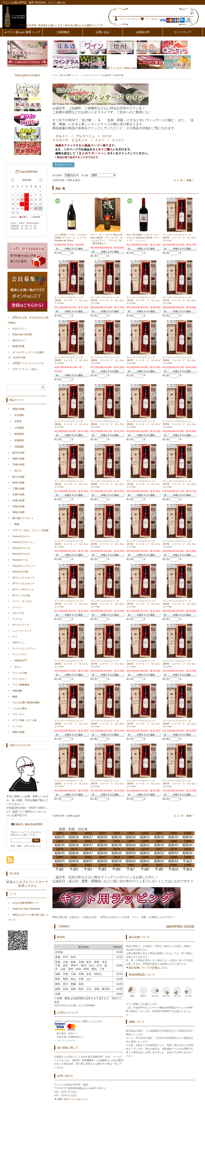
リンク (13, 893)
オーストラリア (20, 624)
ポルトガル (18, 613)
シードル (17, 726)
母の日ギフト (19, 340)
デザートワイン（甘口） (25, 369)
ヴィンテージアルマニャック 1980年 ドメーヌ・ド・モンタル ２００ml (108, 484)
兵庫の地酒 (18, 500)
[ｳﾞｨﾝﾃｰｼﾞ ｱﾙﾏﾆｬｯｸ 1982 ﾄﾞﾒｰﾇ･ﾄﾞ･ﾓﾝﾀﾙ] (180, 229)
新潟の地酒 (18, 452)
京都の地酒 (18, 494)
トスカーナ (60, 140)
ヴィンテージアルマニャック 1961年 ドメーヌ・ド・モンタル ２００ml (108, 783)
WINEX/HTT (20, 660)
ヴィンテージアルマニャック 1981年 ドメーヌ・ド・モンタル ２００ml (72, 484)
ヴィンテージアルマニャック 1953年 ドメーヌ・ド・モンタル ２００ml (144, 300)
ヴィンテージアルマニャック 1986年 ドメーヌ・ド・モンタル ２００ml (180, 360)
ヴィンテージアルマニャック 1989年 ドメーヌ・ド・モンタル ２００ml (180, 664)
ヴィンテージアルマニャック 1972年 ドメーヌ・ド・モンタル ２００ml (180, 544)
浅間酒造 (19, 446)
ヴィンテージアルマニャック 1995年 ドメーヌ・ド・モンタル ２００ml (180, 237)
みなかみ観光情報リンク (25, 902)
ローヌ (107, 136)
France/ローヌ (20, 560)
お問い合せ (102, 32)
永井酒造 (19, 415)
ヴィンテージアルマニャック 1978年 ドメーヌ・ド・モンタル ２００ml (180, 424)
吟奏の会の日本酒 (22, 334)
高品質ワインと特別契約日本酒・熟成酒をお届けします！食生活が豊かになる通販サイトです (52, 25)
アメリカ (17, 619)
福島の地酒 (18, 732)
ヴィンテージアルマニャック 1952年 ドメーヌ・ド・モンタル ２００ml (108, 300)
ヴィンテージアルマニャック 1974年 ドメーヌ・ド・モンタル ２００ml (108, 544)
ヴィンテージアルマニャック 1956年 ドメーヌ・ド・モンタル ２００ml (180, 604)
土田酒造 (19, 427)
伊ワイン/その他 (21, 595)
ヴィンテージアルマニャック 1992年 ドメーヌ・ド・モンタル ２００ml (180, 783)
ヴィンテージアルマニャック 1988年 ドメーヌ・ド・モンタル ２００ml (108, 360)
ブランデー (18, 714)
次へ (182, 180)
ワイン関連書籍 (20, 684)
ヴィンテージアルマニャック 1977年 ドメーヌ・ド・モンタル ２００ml (180, 484)
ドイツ (100, 140)
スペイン (118, 140)
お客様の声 (143, 32)
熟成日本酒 (18, 346)
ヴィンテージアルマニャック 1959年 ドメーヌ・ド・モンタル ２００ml (72, 664)
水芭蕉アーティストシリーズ (28, 363)
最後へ (190, 180)
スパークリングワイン (24, 648)
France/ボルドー (21, 536)
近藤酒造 (19, 440)
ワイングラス (19, 654)
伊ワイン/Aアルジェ (23, 589)
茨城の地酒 (18, 464)
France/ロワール (21, 548)
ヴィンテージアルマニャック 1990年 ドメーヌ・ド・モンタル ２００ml (72, 300)
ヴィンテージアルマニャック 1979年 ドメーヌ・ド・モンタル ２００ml (144, 484)
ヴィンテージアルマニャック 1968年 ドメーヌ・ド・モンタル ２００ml (108, 723)
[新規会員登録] (27, 310)
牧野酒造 (19, 434)
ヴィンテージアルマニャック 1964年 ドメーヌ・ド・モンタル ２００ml (180, 723)
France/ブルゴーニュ (23, 542)
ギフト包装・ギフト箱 (24, 720)
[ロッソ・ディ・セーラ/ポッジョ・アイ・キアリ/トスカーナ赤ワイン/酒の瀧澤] (107, 229)
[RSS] (10, 861)
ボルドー (62, 136)
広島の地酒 (18, 506)
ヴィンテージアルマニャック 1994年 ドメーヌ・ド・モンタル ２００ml (144, 604)
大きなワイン (19, 328)
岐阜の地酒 (18, 482)
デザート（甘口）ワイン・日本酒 (30, 530)
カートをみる (152, 19)
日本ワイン (18, 642)
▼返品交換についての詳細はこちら (147, 967)
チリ (14, 636)
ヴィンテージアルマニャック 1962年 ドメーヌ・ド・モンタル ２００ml (72, 783)
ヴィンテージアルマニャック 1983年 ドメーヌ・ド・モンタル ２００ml (144, 424)
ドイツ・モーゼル (22, 601)
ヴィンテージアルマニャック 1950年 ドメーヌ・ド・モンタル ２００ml (72, 360)
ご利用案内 (62, 32)
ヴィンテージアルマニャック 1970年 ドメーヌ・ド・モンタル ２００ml (108, 664)
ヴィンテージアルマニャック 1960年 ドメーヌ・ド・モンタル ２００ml (144, 664)
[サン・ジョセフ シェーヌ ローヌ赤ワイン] (71, 229)
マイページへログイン (130, 19)
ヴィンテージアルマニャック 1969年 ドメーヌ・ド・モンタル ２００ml (72, 723)
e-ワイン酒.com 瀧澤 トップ (22, 32)
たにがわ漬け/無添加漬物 (25, 702)
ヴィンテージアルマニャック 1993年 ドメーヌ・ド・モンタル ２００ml (144, 783)
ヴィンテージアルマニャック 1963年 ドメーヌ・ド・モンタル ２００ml (108, 604)
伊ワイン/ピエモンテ (23, 583)
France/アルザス (21, 554)
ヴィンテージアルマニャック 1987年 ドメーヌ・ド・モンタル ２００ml (144, 360)
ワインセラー (19, 679)
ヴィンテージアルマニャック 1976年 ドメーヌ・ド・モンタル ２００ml (72, 544)
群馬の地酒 (18, 409)
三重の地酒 (18, 488)
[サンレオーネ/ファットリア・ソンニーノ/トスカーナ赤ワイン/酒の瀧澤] (144, 229)
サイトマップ (182, 32)
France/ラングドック (23, 566)
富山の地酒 (18, 476)
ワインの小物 (19, 673)
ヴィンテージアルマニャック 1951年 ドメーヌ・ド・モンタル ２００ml (180, 300)
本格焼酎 (17, 690)
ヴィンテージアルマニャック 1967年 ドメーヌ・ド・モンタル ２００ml (144, 723)
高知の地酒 (18, 512)
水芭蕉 (18, 421)
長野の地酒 (18, 458)
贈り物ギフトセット (23, 518)
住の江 (18, 470)
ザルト (18, 667)
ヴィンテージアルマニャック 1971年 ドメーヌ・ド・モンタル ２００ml (72, 604)
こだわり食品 (19, 708)
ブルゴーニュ (85, 136)
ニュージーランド (22, 630)
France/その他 (20, 571)
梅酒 (16, 524)
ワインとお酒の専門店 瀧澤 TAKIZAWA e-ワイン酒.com (33, 2)
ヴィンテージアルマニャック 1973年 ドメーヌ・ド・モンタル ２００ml (144, 544)
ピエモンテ (80, 140)
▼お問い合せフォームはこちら (71, 1099)
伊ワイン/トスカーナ (23, 577)
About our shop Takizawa (26, 908)
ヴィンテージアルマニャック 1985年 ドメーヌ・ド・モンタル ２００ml (72, 424)
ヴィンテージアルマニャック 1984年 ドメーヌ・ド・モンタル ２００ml (108, 424)
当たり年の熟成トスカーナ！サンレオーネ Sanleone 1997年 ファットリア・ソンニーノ (143, 237)
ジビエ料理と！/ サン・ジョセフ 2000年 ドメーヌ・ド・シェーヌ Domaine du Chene (70, 237)
